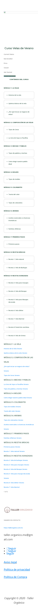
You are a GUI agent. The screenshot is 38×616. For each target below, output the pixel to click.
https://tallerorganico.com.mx (13, 528)
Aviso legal (10, 562)
